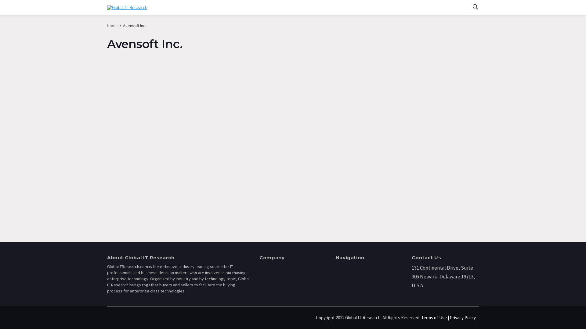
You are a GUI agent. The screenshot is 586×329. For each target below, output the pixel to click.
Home (112, 25)
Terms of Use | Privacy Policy (448, 317)
